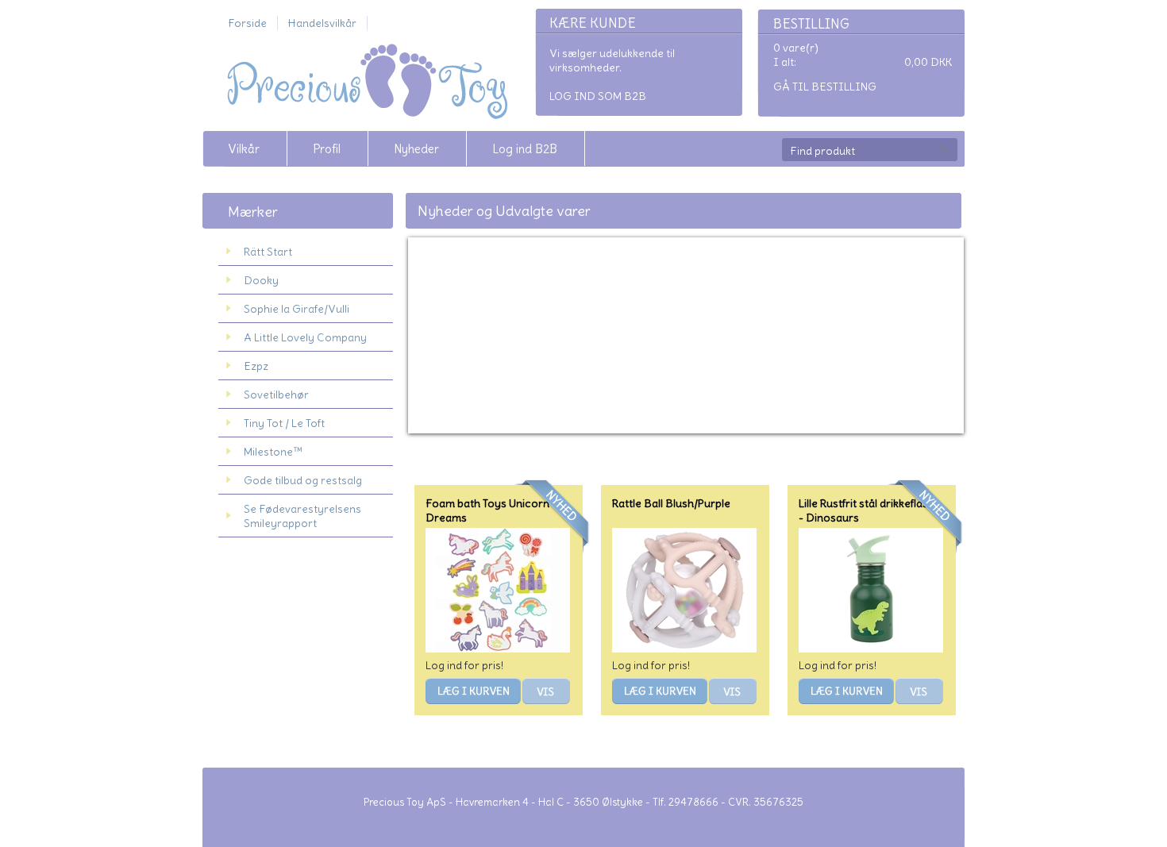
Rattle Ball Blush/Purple (671, 503)
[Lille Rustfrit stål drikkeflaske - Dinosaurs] (871, 648)
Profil (327, 148)
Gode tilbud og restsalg (303, 480)
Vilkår (244, 148)
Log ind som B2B (597, 96)
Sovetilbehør (276, 394)
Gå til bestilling (824, 86)
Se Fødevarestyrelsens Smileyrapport (302, 516)
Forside (247, 23)
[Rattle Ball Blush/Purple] (684, 648)
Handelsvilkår (322, 23)
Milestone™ (273, 452)
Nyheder (416, 148)
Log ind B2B (524, 148)
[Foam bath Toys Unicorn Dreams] (498, 648)
